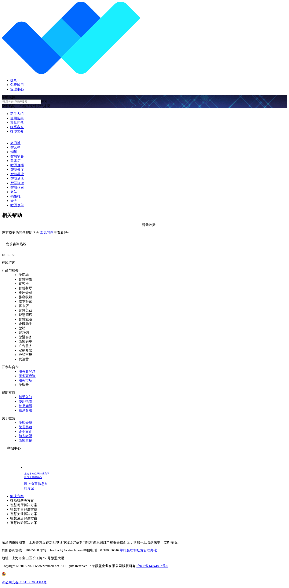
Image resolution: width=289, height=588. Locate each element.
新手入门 (17, 114)
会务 (13, 200)
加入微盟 (25, 436)
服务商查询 (27, 376)
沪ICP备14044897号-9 (152, 566)
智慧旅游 (17, 183)
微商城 (15, 143)
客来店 (15, 160)
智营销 (15, 147)
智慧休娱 (17, 187)
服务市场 (25, 380)
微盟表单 (17, 205)
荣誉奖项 (25, 427)
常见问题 (17, 122)
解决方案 (17, 496)
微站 (13, 192)
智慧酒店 (17, 178)
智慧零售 (17, 156)
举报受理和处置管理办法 (138, 550)
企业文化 (25, 431)
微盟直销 (25, 440)
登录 (13, 80)
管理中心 (17, 89)
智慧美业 (17, 174)
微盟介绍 (25, 422)
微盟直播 (17, 165)
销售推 (15, 196)
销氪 (13, 152)
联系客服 (17, 127)
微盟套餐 (17, 131)
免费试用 (17, 85)
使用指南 (17, 118)
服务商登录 (27, 371)
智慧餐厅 (17, 169)
